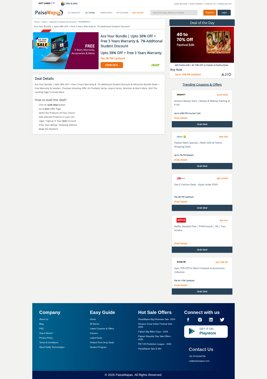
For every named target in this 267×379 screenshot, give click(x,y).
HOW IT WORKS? (196, 4)
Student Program (98, 347)
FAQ (41, 328)
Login (224, 12)
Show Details (180, 117)
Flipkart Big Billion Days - (153, 331)
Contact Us (201, 349)
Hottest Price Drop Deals (102, 342)
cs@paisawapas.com (199, 361)
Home (93, 319)
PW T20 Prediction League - (154, 344)
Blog (41, 324)
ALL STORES (90, 13)
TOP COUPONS (122, 13)
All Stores (94, 324)
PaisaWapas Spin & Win (149, 348)
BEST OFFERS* (138, 13)
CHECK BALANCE (180, 4)
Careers (94, 333)
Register (210, 12)
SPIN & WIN (71, 3)
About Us (43, 319)
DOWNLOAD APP (225, 4)
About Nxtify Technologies (51, 347)
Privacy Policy (46, 338)
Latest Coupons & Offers (102, 328)
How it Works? (46, 333)
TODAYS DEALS (106, 13)
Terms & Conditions (48, 342)
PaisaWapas (124, 375)
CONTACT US (210, 4)
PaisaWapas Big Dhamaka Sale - (156, 319)
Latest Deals (96, 338)
